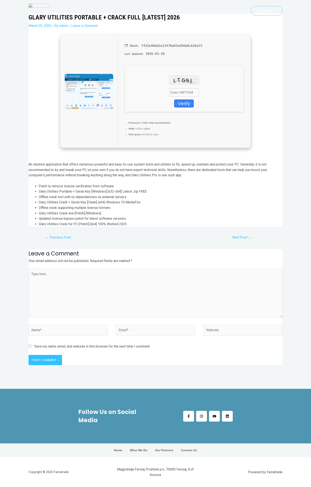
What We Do (187, 11)
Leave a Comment (84, 26)
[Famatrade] (39, 11)
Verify (184, 103)
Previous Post (58, 237)
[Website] (243, 331)
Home (167, 11)
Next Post (242, 237)
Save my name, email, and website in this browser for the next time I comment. (92, 346)
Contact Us (235, 11)
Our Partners (211, 11)
